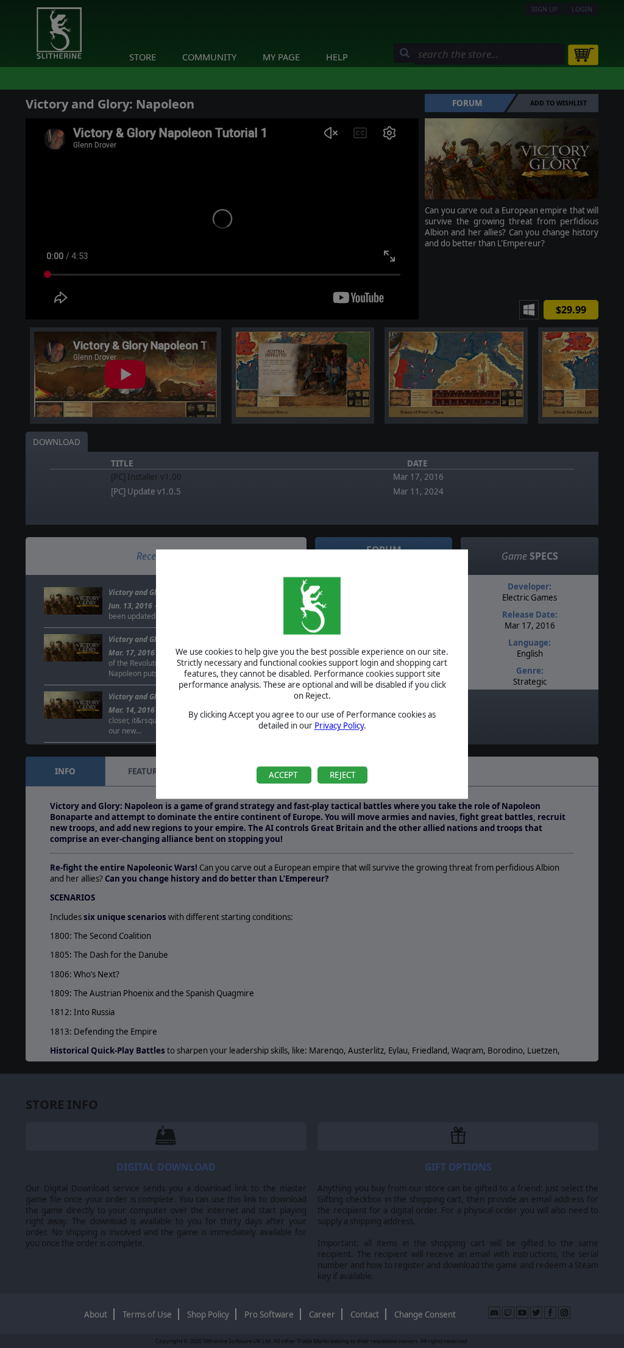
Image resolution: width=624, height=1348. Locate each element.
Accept (284, 774)
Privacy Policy (339, 726)
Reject (342, 774)
